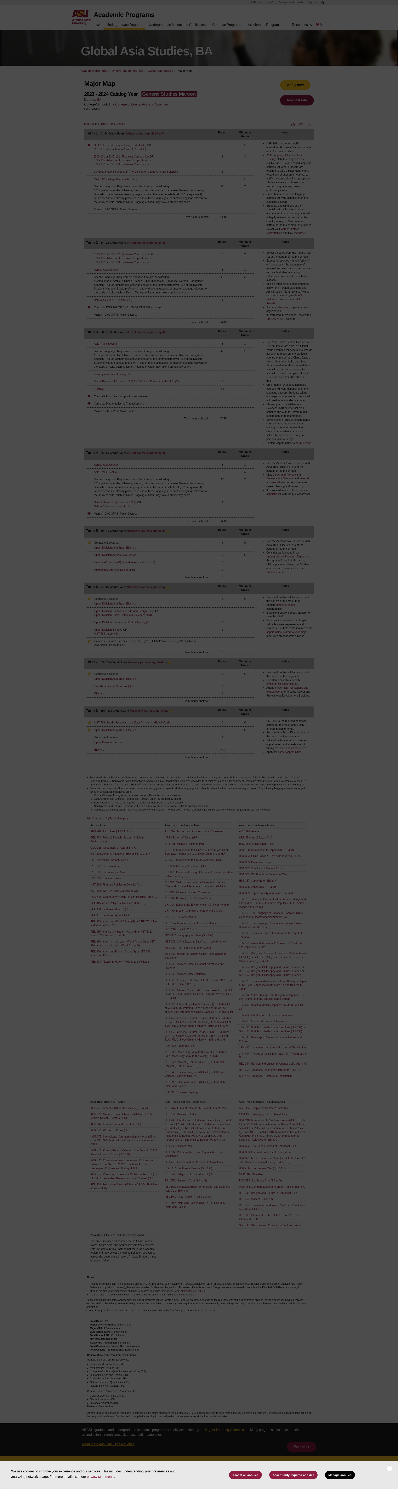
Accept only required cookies (293, 1475)
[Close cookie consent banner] (389, 1468)
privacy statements (100, 1476)
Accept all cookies (245, 1475)
